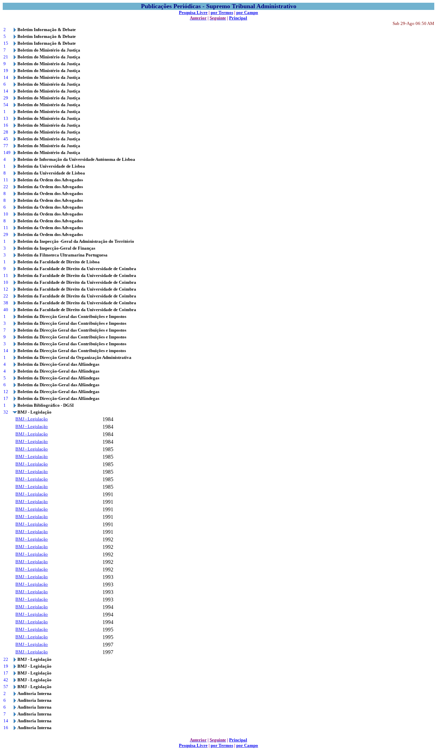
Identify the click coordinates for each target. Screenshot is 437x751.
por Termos (222, 12)
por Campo (247, 12)
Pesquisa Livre (193, 12)
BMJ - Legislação (31, 418)
